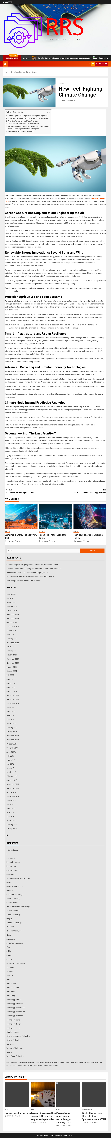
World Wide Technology (15, 1056)
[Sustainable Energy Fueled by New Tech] (21, 516)
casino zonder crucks (15, 886)
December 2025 (13, 615)
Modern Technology (14, 923)
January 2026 (12, 610)
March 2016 (11, 821)
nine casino (11, 939)
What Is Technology (14, 1040)
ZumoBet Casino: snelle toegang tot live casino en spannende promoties (46, 58)
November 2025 (13, 619)
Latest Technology (13, 915)
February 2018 (12, 728)
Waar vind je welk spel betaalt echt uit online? (24, 581)
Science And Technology (16, 963)
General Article (12, 903)
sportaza (10, 975)
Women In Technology (15, 1048)
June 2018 (11, 711)
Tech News (11, 991)
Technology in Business (15, 1008)
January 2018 (12, 732)
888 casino (11, 858)
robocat (9, 959)
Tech (8, 979)
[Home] (5, 63)
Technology (11, 996)
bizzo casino (11, 866)
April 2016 (10, 817)
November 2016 (13, 788)
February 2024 (12, 651)
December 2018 (13, 695)
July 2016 (10, 804)
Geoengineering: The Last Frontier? (21, 132)
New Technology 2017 (15, 931)
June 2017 (11, 760)
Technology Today (13, 1028)
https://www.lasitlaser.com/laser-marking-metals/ (25, 1062)
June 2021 (11, 679)
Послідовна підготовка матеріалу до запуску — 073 (27, 573)
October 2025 (12, 623)
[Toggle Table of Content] (47, 112)
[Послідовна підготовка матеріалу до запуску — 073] (68, 1094)
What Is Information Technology (18, 1036)
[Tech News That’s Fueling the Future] (55, 516)
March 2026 (11, 602)
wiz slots (10, 1044)
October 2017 (12, 744)
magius (9, 919)
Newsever (58, 1135)
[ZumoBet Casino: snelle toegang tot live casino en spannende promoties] (43, 1094)
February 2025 (12, 639)
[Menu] (10, 64)
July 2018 (10, 707)
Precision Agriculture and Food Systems (23, 121)
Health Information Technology (18, 907)
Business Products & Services (18, 878)
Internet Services (13, 911)
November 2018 (13, 699)
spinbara (10, 971)
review (9, 955)
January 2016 (12, 829)
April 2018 (10, 720)
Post (8, 947)
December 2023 (13, 659)
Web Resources (13, 1032)
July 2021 (10, 675)
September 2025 (13, 627)
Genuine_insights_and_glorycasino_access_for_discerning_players (32, 565)
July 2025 (10, 635)
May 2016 (10, 813)
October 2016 (12, 792)
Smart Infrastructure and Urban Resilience (23, 124)
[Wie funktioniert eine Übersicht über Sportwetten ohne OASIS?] (94, 1094)
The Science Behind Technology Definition (89, 491)
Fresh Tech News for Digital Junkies (19, 491)
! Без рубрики (12, 850)
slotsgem (10, 967)
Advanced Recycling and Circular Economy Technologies (28, 126)
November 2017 (13, 740)
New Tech (61, 83)
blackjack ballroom (13, 870)
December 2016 (13, 784)
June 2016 (11, 809)
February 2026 (12, 606)
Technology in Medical (15, 1016)
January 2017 (12, 780)
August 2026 (11, 594)
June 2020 (11, 687)
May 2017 (10, 764)
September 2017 (13, 748)
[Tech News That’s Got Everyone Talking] (89, 516)
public (9, 951)
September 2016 (13, 796)
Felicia (63, 101)
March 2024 (11, 647)
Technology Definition (15, 1004)
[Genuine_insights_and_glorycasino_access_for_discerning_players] (17, 1094)
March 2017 (11, 772)
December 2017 (13, 736)
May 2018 (10, 715)
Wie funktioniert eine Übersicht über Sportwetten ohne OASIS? (30, 577)
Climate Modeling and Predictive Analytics (23, 129)
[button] (10, 64)
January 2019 (12, 691)
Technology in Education (16, 1012)
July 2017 (10, 756)
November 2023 (13, 663)
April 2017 (10, 768)
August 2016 (11, 800)
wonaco (9, 1052)
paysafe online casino (15, 943)
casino (9, 882)
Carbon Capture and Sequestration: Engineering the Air (28, 116)
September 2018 (13, 703)
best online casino (13, 862)
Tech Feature (11, 983)
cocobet (10, 891)
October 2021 (12, 671)
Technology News (13, 1020)
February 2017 (12, 776)
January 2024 (12, 655)
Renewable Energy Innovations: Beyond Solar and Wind (28, 118)
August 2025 (11, 631)
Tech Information (13, 987)
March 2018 (11, 724)
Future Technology (13, 899)
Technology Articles (14, 1000)
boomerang (11, 874)
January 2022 (12, 667)
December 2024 (13, 643)
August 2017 (11, 752)
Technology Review (14, 1024)
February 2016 (12, 825)
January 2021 (12, 683)
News (9, 935)
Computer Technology (15, 895)
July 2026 (10, 598)
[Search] (89, 64)
